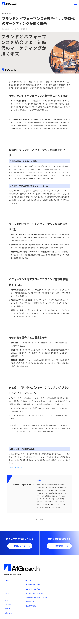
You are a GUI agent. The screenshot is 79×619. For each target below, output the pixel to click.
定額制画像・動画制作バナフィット (36, 597)
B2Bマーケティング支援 (33, 589)
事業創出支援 (30, 602)
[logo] (9, 3)
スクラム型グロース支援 (33, 585)
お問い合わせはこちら (16, 467)
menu (75, 3)
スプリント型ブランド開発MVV (35, 593)
